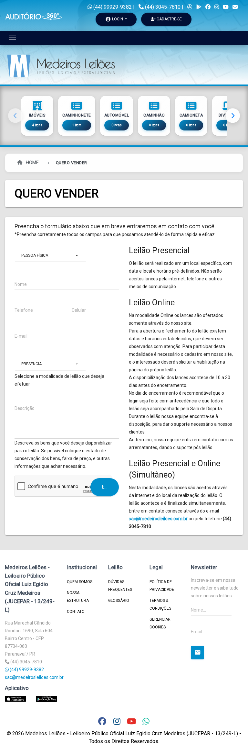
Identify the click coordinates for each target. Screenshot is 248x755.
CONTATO (76, 611)
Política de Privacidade (162, 586)
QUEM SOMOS (79, 582)
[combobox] (50, 255)
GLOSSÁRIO (118, 600)
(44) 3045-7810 (163, 7)
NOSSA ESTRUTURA (78, 597)
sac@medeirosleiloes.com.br (158, 518)
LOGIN (114, 19)
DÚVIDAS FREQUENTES (120, 586)
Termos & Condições (160, 604)
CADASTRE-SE (169, 19)
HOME (32, 162)
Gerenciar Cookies (160, 623)
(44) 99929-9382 (112, 7)
